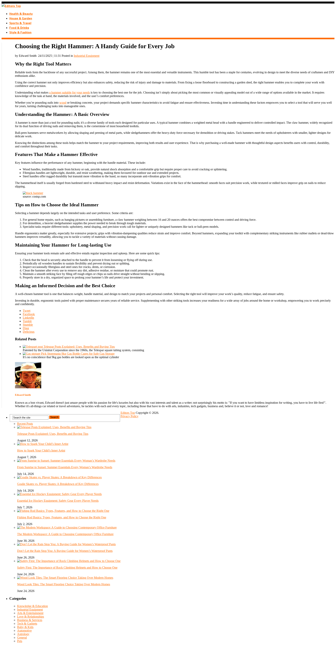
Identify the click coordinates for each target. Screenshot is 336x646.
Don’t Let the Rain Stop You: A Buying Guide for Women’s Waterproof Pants (65, 550)
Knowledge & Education (32, 606)
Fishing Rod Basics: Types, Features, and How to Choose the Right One (61, 517)
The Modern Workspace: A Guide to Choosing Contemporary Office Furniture (65, 534)
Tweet (26, 310)
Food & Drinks (19, 27)
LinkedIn (28, 317)
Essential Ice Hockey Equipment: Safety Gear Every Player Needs (58, 500)
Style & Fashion (20, 32)
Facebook (29, 314)
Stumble (28, 324)
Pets (19, 641)
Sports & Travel (20, 23)
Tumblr (27, 321)
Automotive (24, 630)
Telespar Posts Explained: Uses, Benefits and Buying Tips (52, 433)
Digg (26, 328)
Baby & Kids (25, 627)
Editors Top (128, 412)
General (22, 637)
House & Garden (20, 18)
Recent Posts (25, 423)
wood (62, 102)
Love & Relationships (30, 616)
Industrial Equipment (86, 55)
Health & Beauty (21, 13)
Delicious (28, 331)
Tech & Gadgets (27, 623)
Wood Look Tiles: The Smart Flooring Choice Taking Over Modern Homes (63, 584)
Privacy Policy (129, 416)
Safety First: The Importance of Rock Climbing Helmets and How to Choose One (67, 567)
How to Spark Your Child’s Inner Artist (41, 450)
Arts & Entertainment (30, 613)
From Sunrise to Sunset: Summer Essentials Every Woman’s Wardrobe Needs (64, 467)
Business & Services (29, 620)
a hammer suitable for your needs (69, 92)
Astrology (23, 634)
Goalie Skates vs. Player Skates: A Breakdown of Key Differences (58, 484)
